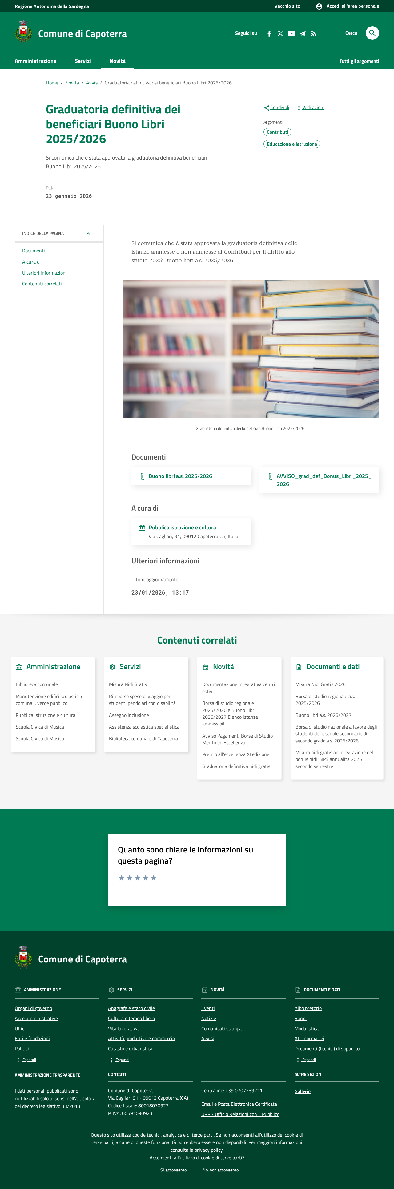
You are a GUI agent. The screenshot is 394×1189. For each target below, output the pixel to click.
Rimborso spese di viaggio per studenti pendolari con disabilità (142, 700)
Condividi (279, 107)
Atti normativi (309, 1038)
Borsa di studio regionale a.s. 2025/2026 (325, 700)
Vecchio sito (287, 6)
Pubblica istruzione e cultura (45, 715)
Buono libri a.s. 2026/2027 (324, 715)
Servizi (83, 61)
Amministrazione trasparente (47, 1074)
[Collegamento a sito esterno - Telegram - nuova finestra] (302, 33)
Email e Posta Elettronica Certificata (239, 1104)
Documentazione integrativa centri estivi (238, 688)
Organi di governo (33, 1008)
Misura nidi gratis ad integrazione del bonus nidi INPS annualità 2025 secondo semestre (334, 759)
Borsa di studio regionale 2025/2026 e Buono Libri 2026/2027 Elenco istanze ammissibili (230, 713)
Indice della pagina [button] (43, 233)
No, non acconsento (221, 1170)
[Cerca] (372, 33)
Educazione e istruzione (292, 144)
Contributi (277, 132)
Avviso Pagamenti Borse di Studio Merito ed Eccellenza (237, 739)
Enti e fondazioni (32, 1038)
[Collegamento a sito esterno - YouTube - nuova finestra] (291, 33)
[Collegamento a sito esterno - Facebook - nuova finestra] (269, 33)
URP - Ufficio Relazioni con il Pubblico (240, 1114)
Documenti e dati (43, 76)
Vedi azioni (313, 107)
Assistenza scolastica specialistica (144, 726)
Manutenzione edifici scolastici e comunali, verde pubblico (49, 700)
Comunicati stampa (221, 1028)
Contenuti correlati (42, 284)
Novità (118, 61)
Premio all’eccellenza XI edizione (235, 754)
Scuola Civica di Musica (40, 726)
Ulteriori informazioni (44, 272)
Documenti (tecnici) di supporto (327, 1048)
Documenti (33, 250)
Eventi (208, 1008)
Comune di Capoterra (82, 33)
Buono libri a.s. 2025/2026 (180, 476)
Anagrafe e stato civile (131, 1008)
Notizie (208, 1018)
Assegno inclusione (129, 715)
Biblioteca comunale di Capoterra (143, 738)
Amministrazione (35, 61)
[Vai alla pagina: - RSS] (313, 33)
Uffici (20, 1028)
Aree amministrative (36, 1018)
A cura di (31, 261)
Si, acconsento (173, 1170)
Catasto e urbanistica (130, 1048)
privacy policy (209, 1150)
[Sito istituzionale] (23, 31)
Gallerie (303, 1091)
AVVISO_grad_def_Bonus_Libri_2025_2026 (324, 480)
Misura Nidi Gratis (128, 684)
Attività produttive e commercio (141, 1038)
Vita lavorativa (123, 1028)
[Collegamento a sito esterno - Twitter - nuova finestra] (280, 33)
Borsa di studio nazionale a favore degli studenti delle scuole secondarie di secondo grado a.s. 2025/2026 (336, 733)
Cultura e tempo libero (131, 1018)
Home (52, 82)
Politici (22, 1048)
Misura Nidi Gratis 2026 (321, 684)
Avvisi (92, 82)
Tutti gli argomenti (359, 61)
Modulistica (307, 1028)
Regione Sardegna (52, 6)
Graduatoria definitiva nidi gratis (236, 766)
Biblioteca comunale (37, 684)
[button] (57, 1059)
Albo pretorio (308, 1008)
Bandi (301, 1018)
